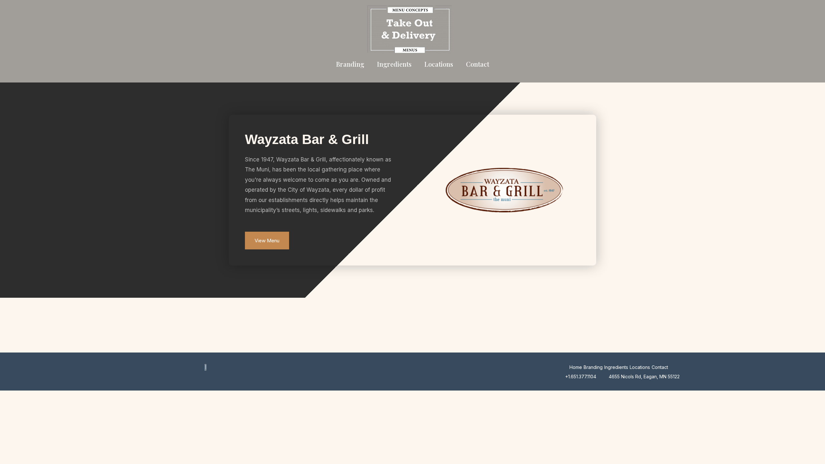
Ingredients (394, 64)
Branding (350, 64)
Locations (438, 64)
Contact (477, 64)
